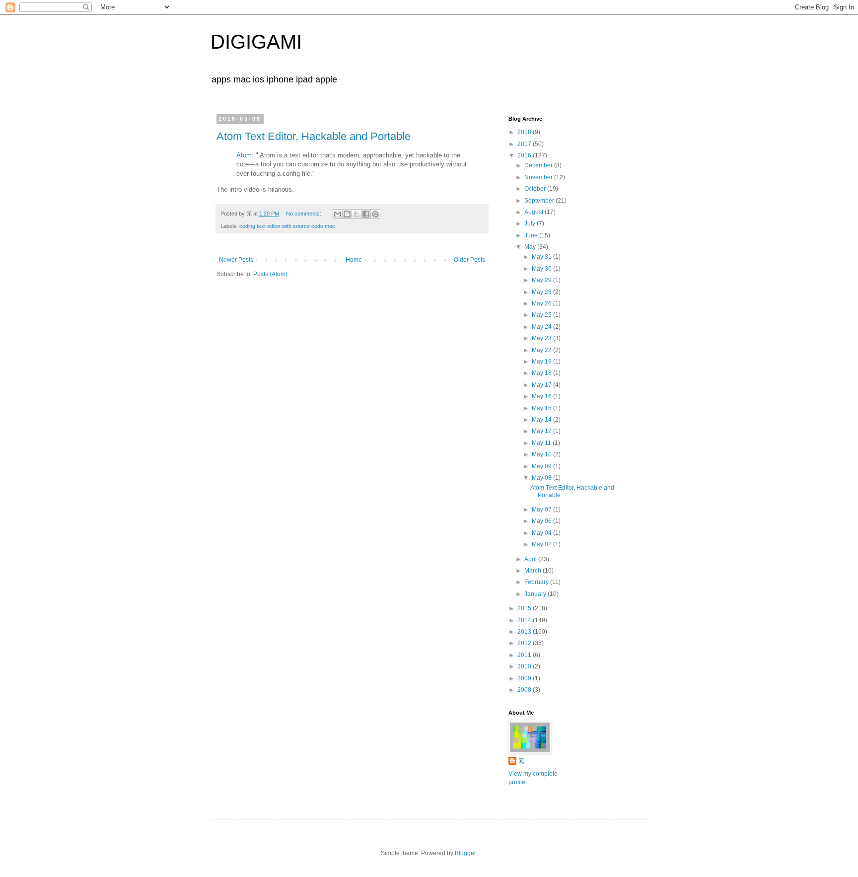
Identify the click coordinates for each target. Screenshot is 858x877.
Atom (244, 155)
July (530, 223)
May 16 (542, 396)
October (535, 188)
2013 (525, 631)
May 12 (542, 431)
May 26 (542, 303)
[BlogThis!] (347, 214)
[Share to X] (356, 214)
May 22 (542, 350)
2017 (525, 144)
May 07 (542, 509)
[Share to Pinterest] (375, 214)
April (531, 559)
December (539, 165)
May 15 (542, 408)
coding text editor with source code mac (287, 226)
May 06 (542, 520)
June (531, 235)
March (533, 570)
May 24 (542, 326)
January (536, 593)
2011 (525, 655)
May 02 (542, 544)
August (534, 212)
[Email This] (338, 214)
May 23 (542, 338)
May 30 (542, 268)
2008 (525, 689)
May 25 (542, 314)
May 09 (542, 466)
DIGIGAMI (256, 42)
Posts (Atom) (270, 274)
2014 (525, 620)
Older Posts (469, 259)
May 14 (542, 419)
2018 (525, 132)
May (530, 246)
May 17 (542, 384)
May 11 (542, 442)
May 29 (542, 280)
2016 (525, 155)
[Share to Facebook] (366, 214)
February (537, 582)
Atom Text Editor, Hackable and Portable (313, 136)
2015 (525, 608)
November (539, 177)
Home (354, 259)
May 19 (542, 361)
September (540, 200)
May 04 (542, 532)
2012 (525, 643)
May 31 (542, 256)
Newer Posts (236, 259)
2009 (525, 678)
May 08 (542, 477)
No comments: (304, 214)
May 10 (542, 454)
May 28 (542, 292)
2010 (525, 666)
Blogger (465, 853)
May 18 (542, 372)
